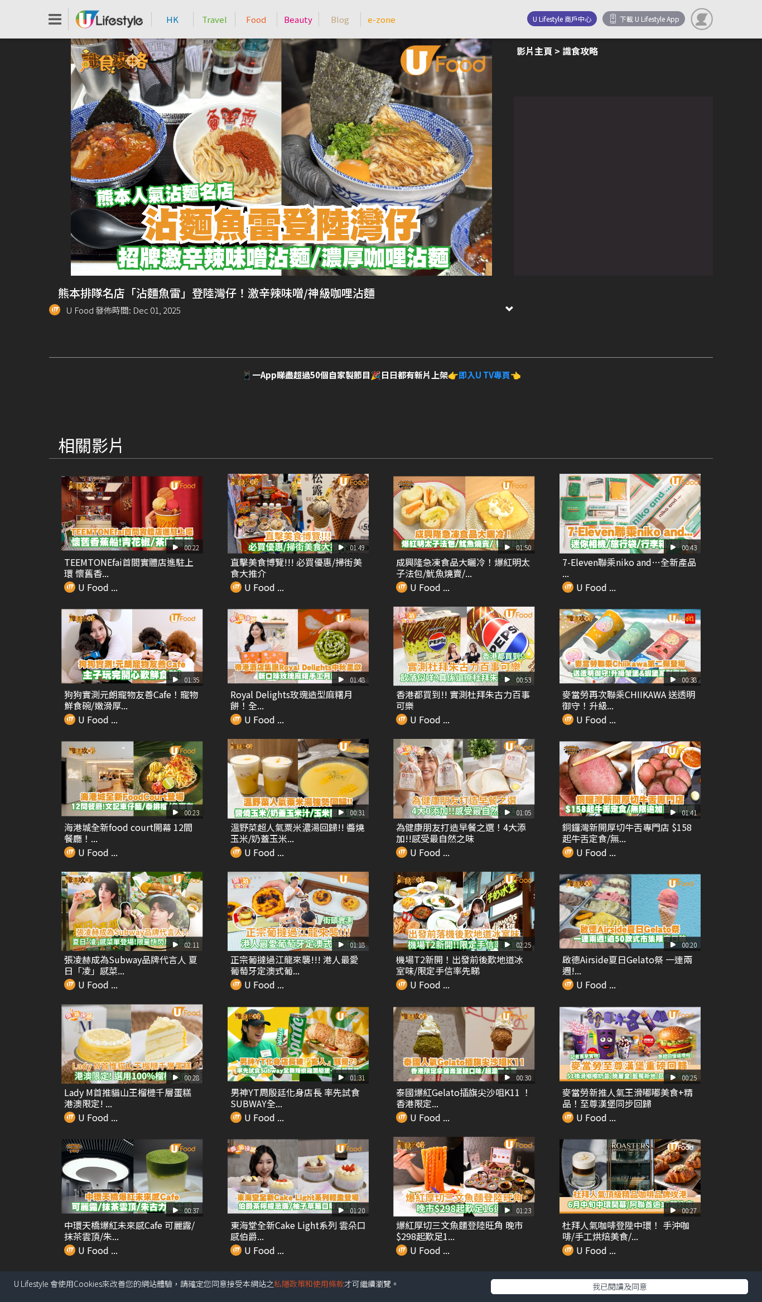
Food (256, 19)
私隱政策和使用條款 (309, 1283)
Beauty (298, 19)
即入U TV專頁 (484, 375)
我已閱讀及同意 (619, 1286)
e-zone (382, 19)
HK (172, 19)
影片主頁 (534, 50)
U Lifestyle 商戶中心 (562, 18)
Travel (214, 19)
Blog (340, 19)
